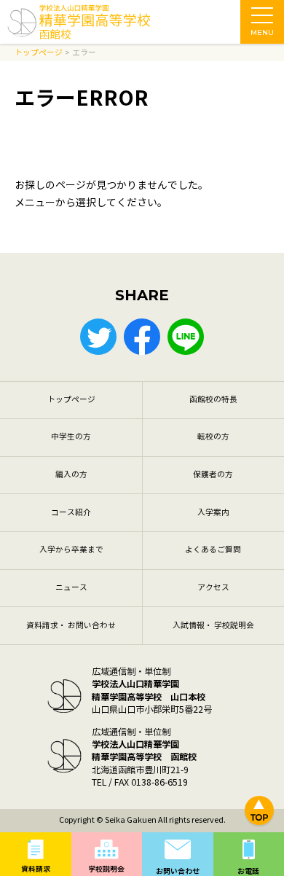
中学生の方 (71, 437)
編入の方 (71, 475)
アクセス (213, 588)
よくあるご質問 (213, 550)
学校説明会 (106, 869)
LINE (185, 336)
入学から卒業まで (71, 550)
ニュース (71, 588)
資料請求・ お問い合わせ (71, 625)
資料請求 (35, 869)
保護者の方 (213, 475)
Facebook (142, 336)
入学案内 (213, 512)
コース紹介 (71, 512)
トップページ (71, 399)
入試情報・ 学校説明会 (213, 625)
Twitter (98, 336)
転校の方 (213, 437)
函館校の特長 (213, 399)
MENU (262, 32)
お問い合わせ (178, 871)
